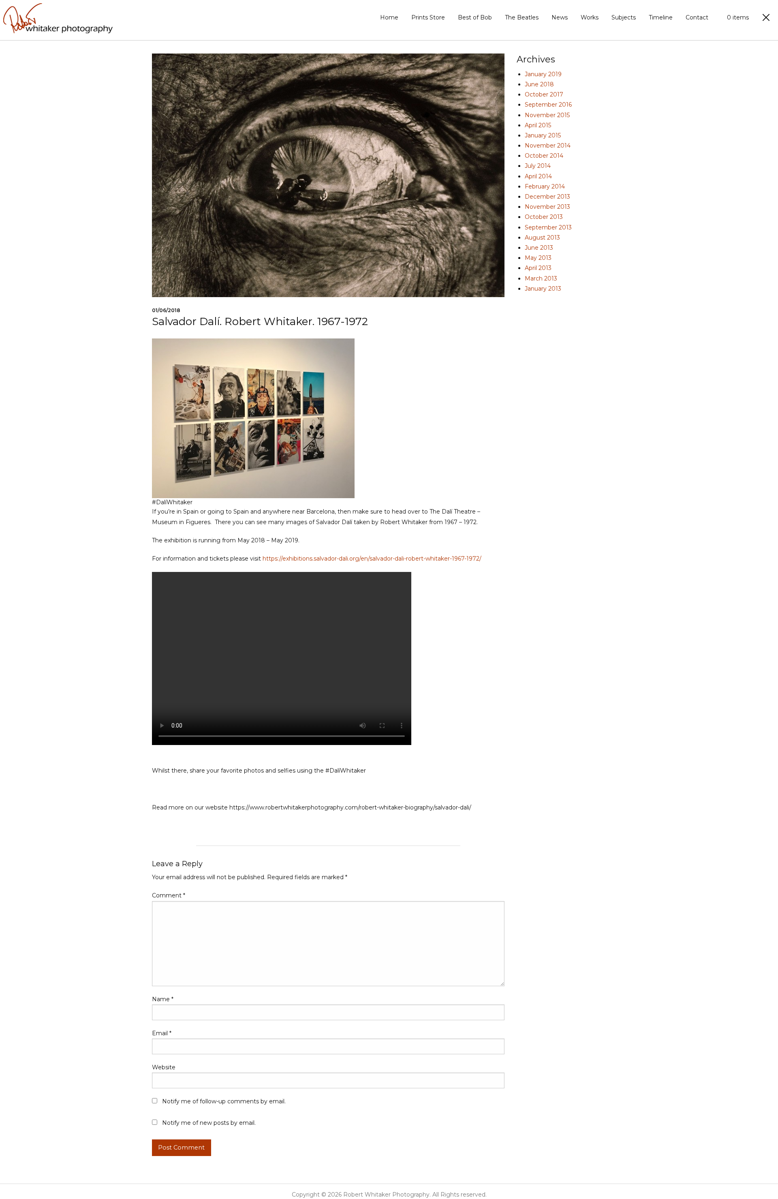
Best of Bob (475, 17)
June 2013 (539, 247)
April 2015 (538, 125)
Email (161, 1033)
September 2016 (548, 104)
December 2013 (547, 196)
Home (389, 17)
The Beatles (522, 17)
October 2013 (544, 217)
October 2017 (544, 94)
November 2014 (548, 145)
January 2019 (543, 74)
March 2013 (541, 278)
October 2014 (544, 155)
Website (163, 1067)
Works (589, 17)
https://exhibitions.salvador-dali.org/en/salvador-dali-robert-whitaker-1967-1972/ (372, 558)
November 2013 (547, 206)
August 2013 (542, 237)
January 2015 (543, 135)
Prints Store (428, 17)
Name (162, 999)
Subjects (623, 17)
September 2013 (548, 227)
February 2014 (545, 186)
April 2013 (538, 268)
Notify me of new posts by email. (209, 1122)
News (559, 17)
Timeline (661, 17)
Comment (168, 895)
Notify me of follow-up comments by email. (224, 1101)
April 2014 (538, 176)
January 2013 (543, 288)
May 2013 (538, 257)
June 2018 (539, 84)
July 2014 (538, 165)
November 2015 (547, 115)
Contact (697, 17)
